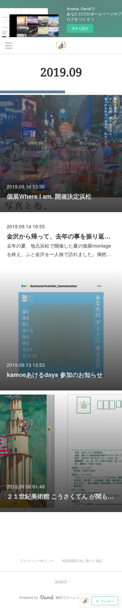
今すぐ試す (80, 28)
